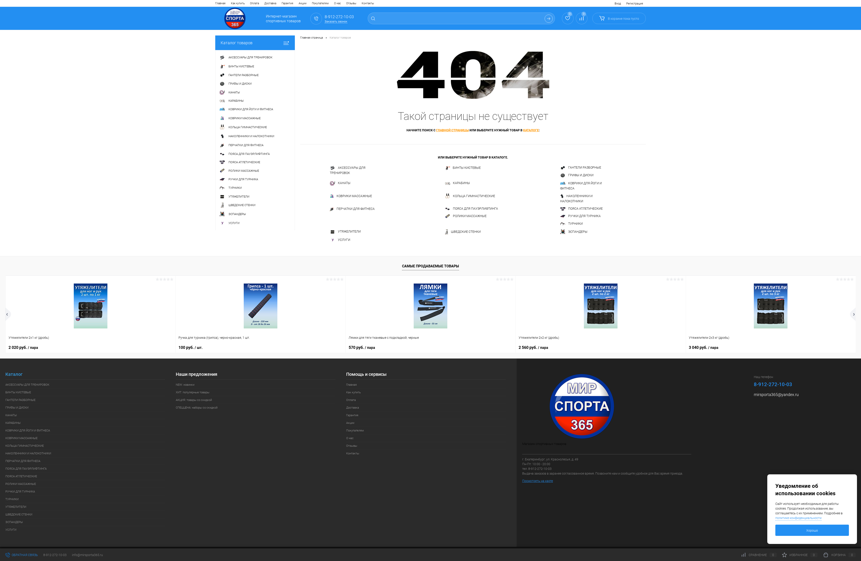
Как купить (238, 3)
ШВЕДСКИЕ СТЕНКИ (466, 231)
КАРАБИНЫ (461, 183)
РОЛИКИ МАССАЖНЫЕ (470, 216)
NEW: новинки (185, 384)
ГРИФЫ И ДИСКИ (581, 175)
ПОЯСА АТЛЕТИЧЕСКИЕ (585, 208)
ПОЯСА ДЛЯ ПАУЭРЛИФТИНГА (475, 208)
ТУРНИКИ (575, 223)
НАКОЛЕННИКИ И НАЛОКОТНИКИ (576, 198)
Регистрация (634, 3)
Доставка (270, 3)
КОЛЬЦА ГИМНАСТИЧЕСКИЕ (474, 196)
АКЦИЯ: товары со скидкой (194, 400)
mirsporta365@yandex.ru (776, 394)
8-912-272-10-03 (55, 555)
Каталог (13, 374)
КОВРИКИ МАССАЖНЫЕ (354, 196)
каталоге (531, 130)
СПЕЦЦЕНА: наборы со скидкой (196, 407)
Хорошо (812, 530)
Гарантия (287, 3)
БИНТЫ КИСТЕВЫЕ (467, 167)
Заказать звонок (336, 21)
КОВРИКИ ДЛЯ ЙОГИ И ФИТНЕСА (581, 185)
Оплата (254, 3)
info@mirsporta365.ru (87, 555)
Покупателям (320, 3)
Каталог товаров (236, 42)
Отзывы (351, 3)
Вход (618, 3)
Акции (303, 3)
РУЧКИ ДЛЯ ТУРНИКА (584, 216)
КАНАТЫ (344, 183)
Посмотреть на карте (537, 481)
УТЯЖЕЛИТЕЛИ (349, 231)
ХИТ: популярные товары (192, 392)
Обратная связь (24, 555)
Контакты (368, 3)
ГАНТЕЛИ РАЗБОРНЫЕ (584, 167)
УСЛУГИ (344, 240)
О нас (337, 3)
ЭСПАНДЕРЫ (577, 231)
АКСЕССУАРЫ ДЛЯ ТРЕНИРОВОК (347, 170)
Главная (220, 3)
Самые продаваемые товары (430, 266)
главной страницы (452, 130)
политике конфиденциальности (798, 518)
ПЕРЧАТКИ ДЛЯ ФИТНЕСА (356, 209)
